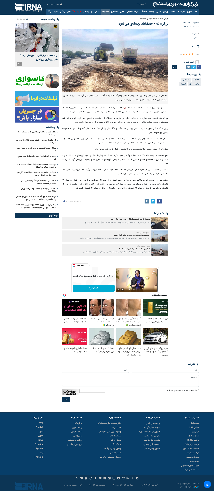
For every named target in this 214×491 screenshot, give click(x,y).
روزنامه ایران (77, 427)
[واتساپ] (77, 478)
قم (195, 37)
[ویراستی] (100, 478)
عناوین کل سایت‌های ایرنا (149, 432)
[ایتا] (109, 478)
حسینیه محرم (115, 453)
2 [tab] (24, 19)
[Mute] (122, 289)
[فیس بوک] (95, 478)
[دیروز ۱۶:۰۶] (37, 37)
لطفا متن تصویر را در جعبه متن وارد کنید (183, 390)
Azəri (40, 436)
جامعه (151, 11)
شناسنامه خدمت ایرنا (190, 448)
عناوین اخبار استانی (152, 436)
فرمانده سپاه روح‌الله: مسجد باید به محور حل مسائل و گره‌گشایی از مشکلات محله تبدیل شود (36, 198)
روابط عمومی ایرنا (192, 444)
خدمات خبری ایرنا (191, 470)
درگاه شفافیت (193, 453)
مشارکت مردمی (192, 457)
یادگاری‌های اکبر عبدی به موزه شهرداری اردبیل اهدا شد (36, 150)
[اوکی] (86, 478)
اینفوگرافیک (116, 444)
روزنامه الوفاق (76, 432)
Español (39, 444)
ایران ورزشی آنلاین (74, 444)
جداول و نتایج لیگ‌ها (112, 448)
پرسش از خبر (116, 440)
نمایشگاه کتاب (115, 436)
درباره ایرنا (195, 423)
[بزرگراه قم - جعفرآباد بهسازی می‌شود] (115, 60)
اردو (41, 453)
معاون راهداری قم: (143, 232)
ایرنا (175, 4)
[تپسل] (73, 265)
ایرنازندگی (78, 423)
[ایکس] (133, 478)
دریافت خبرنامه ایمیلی (190, 465)
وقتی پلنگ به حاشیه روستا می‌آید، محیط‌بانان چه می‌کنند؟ (37, 133)
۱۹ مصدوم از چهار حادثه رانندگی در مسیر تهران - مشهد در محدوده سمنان (38, 182)
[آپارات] (123, 478)
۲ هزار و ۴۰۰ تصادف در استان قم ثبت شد (134, 248)
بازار (68, 11)
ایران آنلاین (77, 436)
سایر (56, 11)
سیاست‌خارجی (132, 11)
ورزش (165, 11)
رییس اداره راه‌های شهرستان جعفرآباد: (153, 18)
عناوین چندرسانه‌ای (152, 448)
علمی (122, 11)
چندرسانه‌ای (87, 11)
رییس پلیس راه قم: (143, 246)
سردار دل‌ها (116, 427)
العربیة (40, 432)
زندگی (62, 11)
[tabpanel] (37, 45)
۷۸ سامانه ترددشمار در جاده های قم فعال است (132, 235)
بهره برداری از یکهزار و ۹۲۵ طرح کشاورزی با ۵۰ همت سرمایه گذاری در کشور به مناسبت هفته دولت (36, 206)
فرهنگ (144, 11)
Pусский (39, 448)
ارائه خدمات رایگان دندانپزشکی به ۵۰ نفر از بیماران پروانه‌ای (39, 58)
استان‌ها (105, 11)
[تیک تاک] (91, 478)
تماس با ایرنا (194, 427)
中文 (41, 423)
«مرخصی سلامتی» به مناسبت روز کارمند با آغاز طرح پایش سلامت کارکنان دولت (36, 174)
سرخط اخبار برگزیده (152, 427)
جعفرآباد (196, 79)
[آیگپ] (114, 478)
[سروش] (105, 478)
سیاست (181, 11)
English (39, 427)
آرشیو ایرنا (195, 432)
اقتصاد (173, 11)
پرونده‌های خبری (153, 423)
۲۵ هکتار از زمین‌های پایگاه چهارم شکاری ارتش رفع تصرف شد (36, 142)
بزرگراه (197, 84)
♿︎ (207, 484)
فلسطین (114, 11)
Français (39, 457)
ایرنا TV (75, 11)
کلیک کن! (93, 288)
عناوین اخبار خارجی (152, 440)
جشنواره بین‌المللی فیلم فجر (110, 432)
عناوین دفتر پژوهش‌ (151, 444)
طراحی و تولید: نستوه (186, 487)
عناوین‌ (189, 11)
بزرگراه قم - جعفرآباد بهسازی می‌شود (143, 24)
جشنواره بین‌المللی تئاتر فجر (110, 457)
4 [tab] (17, 19)
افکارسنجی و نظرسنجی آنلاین (109, 423)
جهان (158, 11)
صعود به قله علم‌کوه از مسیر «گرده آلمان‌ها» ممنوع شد (36, 158)
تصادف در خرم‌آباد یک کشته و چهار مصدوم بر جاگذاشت (38, 190)
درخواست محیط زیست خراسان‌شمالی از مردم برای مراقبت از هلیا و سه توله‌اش (36, 166)
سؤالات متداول (193, 436)
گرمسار (183, 84)
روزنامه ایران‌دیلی (75, 440)
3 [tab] (21, 19)
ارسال (66, 399)
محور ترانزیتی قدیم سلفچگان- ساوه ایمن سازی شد (130, 219)
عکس (97, 11)
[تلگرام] (137, 478)
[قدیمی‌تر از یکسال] (159, 223)
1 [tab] (27, 19)
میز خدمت (194, 461)
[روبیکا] (128, 478)
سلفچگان (186, 79)
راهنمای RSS (193, 440)
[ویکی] (81, 478)
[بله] (119, 478)
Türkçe (39, 440)
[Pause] (118, 289)
